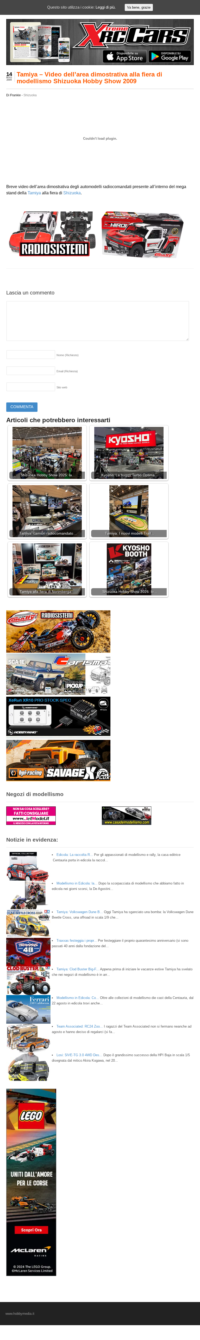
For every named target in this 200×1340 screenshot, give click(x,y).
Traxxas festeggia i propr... (77, 941)
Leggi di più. (106, 7)
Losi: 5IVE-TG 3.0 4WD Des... (79, 1055)
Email (67, 371)
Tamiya (34, 193)
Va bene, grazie (139, 7)
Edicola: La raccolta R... (75, 855)
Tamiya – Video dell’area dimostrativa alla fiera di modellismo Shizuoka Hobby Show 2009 (89, 78)
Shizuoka (30, 95)
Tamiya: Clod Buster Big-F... (78, 969)
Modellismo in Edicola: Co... (78, 998)
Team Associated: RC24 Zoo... (80, 1026)
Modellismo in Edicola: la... (77, 883)
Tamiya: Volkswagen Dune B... (80, 912)
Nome (68, 355)
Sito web (62, 387)
